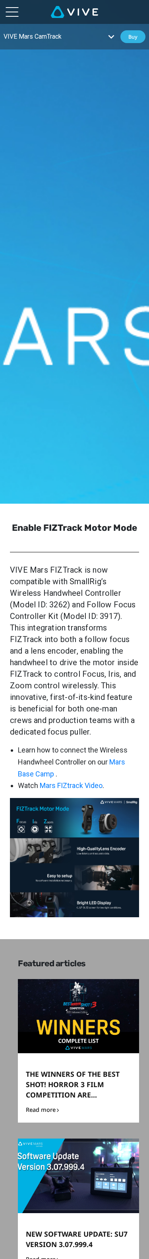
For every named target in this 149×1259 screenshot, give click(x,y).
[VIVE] (74, 12)
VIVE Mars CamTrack (33, 36)
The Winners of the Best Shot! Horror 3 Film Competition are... (73, 1084)
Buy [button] (132, 36)
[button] (111, 37)
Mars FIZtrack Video (71, 785)
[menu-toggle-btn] (12, 12)
